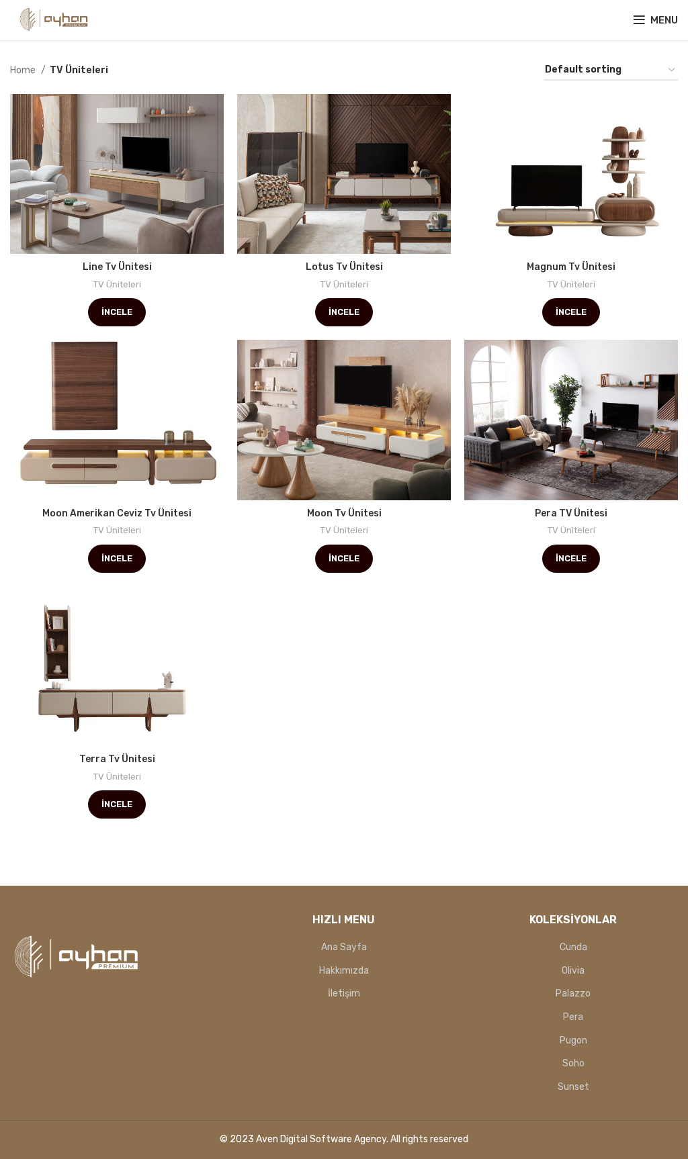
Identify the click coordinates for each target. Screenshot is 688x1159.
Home (24, 70)
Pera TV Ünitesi (571, 513)
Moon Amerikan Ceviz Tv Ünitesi (116, 513)
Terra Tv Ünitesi (117, 759)
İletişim (344, 993)
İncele (116, 312)
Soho (573, 1063)
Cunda (573, 947)
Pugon (573, 1040)
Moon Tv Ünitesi (344, 513)
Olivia (573, 970)
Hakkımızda (344, 970)
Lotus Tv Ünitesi (344, 267)
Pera (573, 1017)
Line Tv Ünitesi (117, 267)
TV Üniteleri (117, 284)
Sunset (573, 1087)
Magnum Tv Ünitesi (571, 267)
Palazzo (573, 993)
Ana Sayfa (344, 947)
